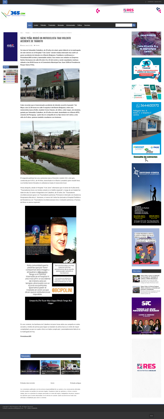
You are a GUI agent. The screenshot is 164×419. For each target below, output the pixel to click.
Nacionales (61, 25)
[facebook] (146, 2)
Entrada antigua (75, 383)
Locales (36, 25)
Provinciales (51, 25)
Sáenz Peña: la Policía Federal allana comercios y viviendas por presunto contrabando (150, 288)
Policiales (43, 25)
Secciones (87, 25)
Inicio (29, 25)
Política (80, 25)
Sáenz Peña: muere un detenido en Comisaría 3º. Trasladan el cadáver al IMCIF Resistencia (150, 277)
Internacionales (70, 25)
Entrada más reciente (27, 383)
